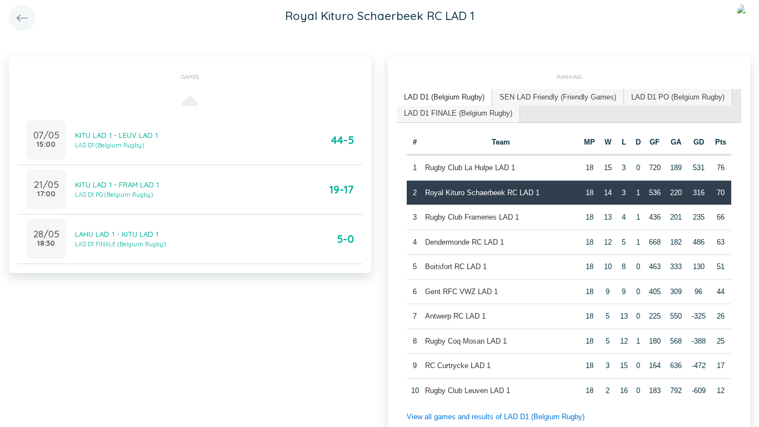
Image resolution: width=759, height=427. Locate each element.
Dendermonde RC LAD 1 (464, 242)
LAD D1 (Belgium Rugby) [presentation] (444, 97)
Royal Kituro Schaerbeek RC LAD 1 (482, 192)
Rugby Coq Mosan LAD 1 (466, 341)
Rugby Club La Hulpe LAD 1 (470, 167)
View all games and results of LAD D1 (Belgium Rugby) (496, 417)
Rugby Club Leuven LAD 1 (467, 390)
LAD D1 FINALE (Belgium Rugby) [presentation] (458, 113)
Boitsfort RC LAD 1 (456, 266)
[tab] (444, 97)
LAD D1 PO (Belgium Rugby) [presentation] (678, 97)
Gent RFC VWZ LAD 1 (461, 291)
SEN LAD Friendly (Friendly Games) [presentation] (558, 97)
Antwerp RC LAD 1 (455, 316)
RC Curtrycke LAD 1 (458, 365)
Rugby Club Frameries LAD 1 (472, 217)
